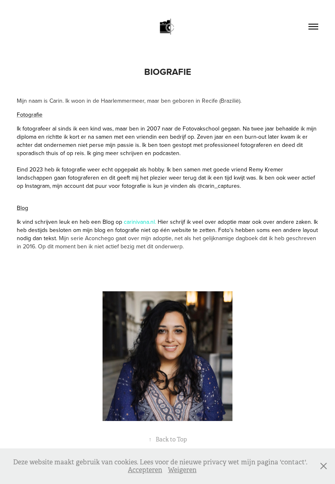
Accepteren (145, 470)
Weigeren (182, 470)
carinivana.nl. (140, 222)
